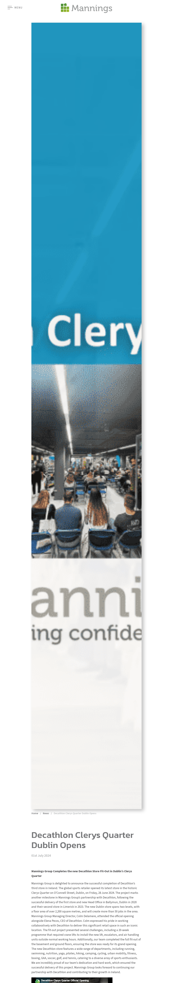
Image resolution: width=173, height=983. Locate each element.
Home (34, 813)
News (46, 813)
